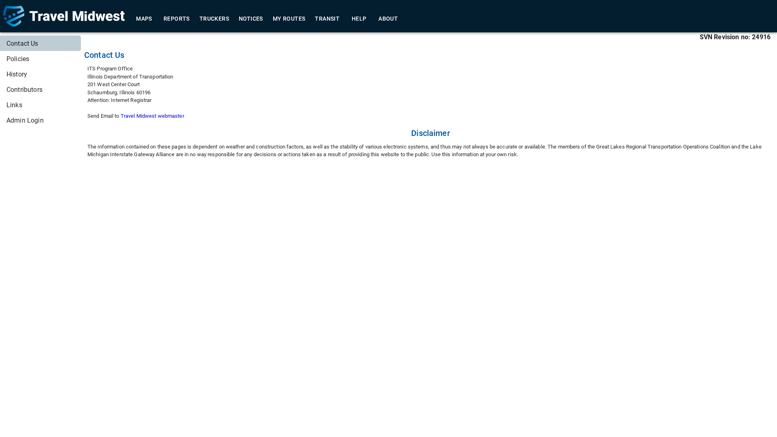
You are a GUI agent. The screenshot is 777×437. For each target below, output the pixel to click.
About (388, 18)
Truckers (214, 18)
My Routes (289, 18)
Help (359, 18)
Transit (327, 18)
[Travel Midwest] (64, 16)
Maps (144, 18)
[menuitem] (40, 43)
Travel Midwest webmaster (152, 116)
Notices (251, 18)
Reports (176, 18)
